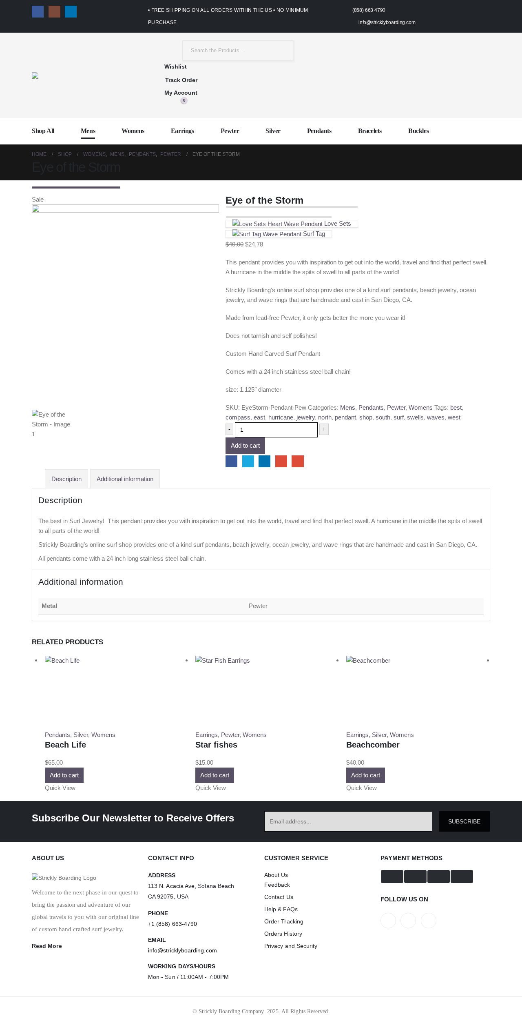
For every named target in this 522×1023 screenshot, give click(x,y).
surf (399, 417)
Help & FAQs (281, 909)
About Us (276, 875)
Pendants (319, 130)
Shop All (43, 130)
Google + (281, 461)
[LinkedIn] (71, 12)
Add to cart (245, 445)
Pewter (230, 130)
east (259, 417)
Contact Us (278, 897)
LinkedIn (264, 461)
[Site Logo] (72, 75)
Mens (88, 130)
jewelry (305, 417)
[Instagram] (54, 12)
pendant (345, 417)
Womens (133, 130)
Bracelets (370, 130)
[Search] (281, 50)
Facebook (231, 461)
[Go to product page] (117, 660)
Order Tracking (283, 921)
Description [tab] (66, 478)
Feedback (277, 884)
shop (365, 417)
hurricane (280, 417)
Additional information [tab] (125, 478)
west (454, 417)
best (456, 407)
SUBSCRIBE (464, 822)
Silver (273, 130)
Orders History (283, 933)
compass (238, 417)
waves (436, 417)
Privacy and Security (290, 946)
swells (415, 417)
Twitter (248, 461)
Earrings (182, 130)
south (383, 417)
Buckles (418, 130)
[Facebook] (38, 12)
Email (297, 461)
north (325, 417)
